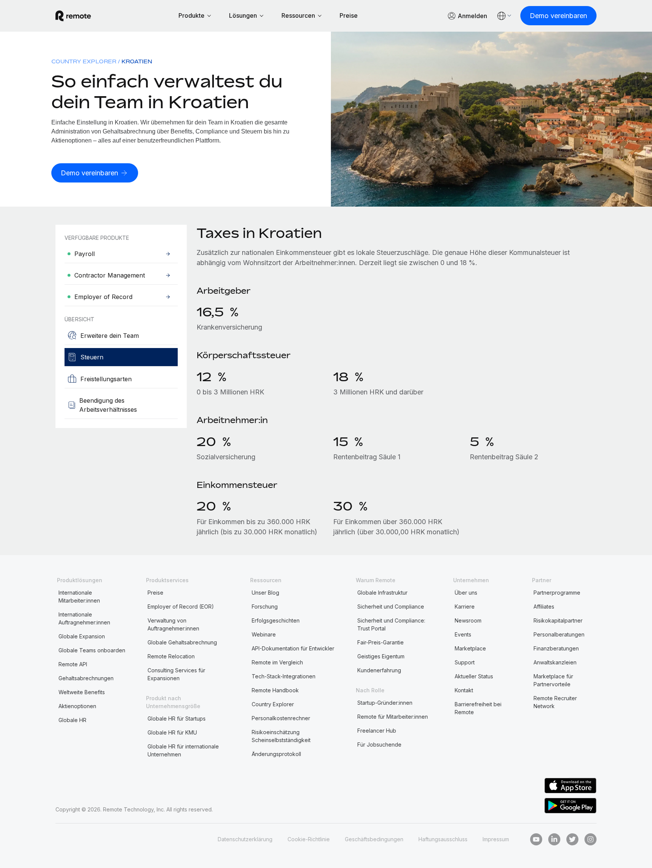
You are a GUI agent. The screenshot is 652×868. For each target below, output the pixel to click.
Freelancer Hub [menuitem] (376, 730)
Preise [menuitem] (155, 592)
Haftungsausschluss (442, 839)
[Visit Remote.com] (73, 15)
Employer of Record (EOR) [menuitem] (181, 606)
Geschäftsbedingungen (374, 839)
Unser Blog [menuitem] (265, 592)
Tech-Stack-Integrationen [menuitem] (283, 676)
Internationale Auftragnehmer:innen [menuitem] (84, 618)
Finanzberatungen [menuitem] (556, 648)
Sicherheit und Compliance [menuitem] (390, 606)
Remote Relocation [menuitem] (171, 656)
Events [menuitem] (463, 634)
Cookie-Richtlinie (309, 839)
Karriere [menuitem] (465, 606)
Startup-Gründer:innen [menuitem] (384, 702)
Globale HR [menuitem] (72, 720)
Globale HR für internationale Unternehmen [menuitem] (183, 750)
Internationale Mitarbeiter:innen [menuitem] (79, 596)
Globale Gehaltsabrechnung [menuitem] (182, 642)
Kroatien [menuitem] (136, 61)
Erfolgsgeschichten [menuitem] (276, 620)
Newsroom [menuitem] (468, 620)
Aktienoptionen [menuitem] (77, 706)
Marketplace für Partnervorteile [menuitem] (553, 680)
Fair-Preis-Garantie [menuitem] (380, 642)
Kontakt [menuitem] (464, 690)
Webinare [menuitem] (264, 634)
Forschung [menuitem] (265, 606)
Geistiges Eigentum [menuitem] (380, 656)
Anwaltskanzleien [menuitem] (555, 662)
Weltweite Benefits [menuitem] (81, 692)
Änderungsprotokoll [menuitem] (276, 754)
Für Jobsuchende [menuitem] (379, 744)
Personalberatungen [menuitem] (559, 634)
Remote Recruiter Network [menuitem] (555, 702)
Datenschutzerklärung (245, 839)
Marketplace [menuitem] (470, 648)
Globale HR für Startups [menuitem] (177, 718)
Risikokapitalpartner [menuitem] (558, 620)
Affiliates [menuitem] (544, 606)
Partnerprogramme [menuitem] (557, 592)
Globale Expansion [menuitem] (81, 636)
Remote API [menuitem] (72, 664)
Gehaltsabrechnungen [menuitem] (86, 678)
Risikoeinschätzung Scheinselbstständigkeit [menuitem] (281, 736)
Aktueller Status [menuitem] (474, 676)
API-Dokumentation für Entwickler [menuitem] (293, 648)
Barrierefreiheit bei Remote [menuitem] (478, 708)
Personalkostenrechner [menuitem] (281, 718)
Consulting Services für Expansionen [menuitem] (176, 674)
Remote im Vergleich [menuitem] (277, 662)
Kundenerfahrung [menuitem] (379, 670)
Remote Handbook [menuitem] (275, 690)
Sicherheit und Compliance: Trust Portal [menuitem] (391, 624)
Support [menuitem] (465, 662)
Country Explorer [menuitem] (83, 61)
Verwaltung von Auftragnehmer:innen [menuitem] (173, 624)
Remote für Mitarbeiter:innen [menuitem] (392, 716)
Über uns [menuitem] (466, 592)
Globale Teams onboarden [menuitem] (91, 650)
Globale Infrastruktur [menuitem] (382, 592)
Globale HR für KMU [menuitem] (172, 732)
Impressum (496, 839)
